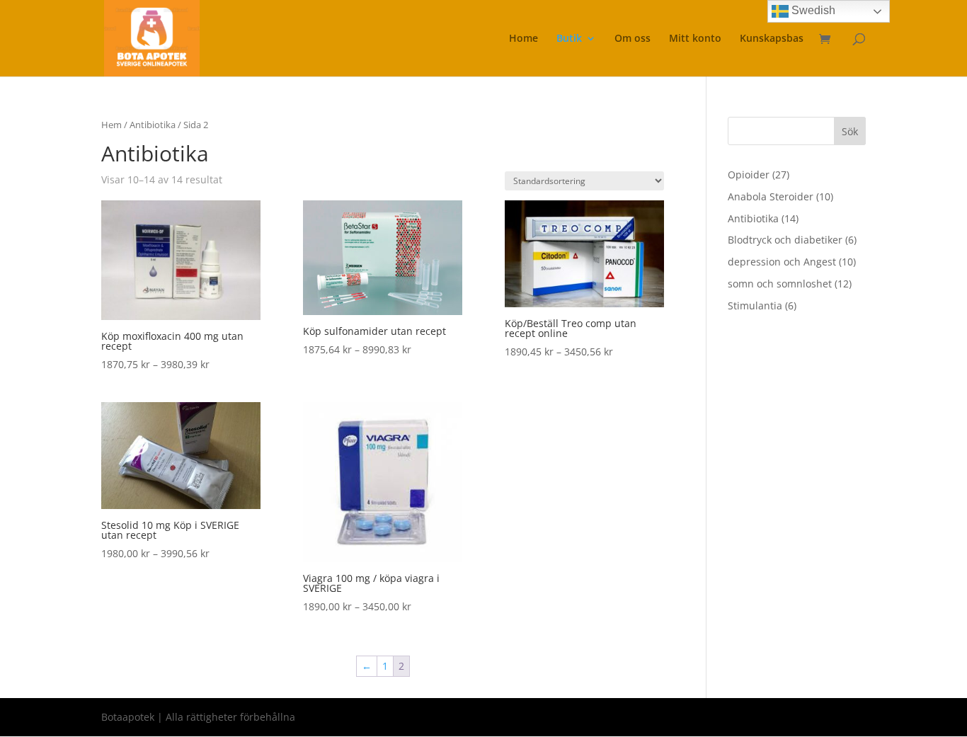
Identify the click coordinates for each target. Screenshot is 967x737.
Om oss (632, 39)
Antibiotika (153, 124)
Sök (850, 131)
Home (523, 39)
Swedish (812, 10)
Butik (569, 39)
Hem (111, 124)
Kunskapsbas (771, 39)
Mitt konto (695, 39)
